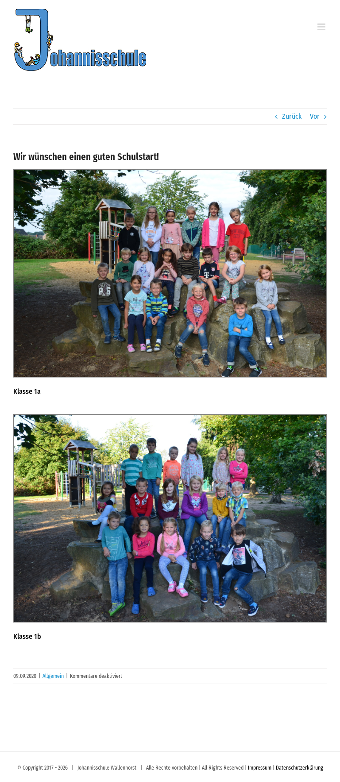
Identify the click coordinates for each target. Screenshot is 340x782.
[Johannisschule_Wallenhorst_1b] (170, 418)
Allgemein (53, 676)
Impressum (259, 768)
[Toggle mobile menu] (322, 26)
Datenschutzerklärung (299, 768)
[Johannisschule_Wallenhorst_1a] (170, 173)
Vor (315, 116)
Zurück (291, 116)
